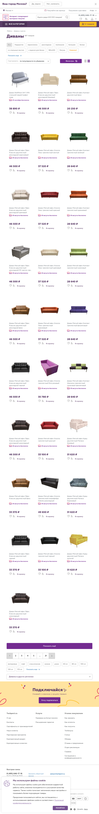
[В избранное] (10, 113)
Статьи (67, 735)
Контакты (10, 722)
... (39, 656)
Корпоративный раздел (16, 739)
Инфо (92, 11)
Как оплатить (70, 722)
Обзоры (68, 739)
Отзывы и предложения (74, 743)
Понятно (60, 808)
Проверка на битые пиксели (47, 718)
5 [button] (33, 656)
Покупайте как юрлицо (56, 11)
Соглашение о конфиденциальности (73, 757)
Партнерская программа (16, 735)
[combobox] (34, 61)
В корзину (21, 113)
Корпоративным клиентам (17, 743)
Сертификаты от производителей (20, 726)
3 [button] (21, 656)
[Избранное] (80, 19)
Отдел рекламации (72, 747)
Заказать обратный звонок (36, 775)
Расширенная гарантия (45, 722)
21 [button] (46, 656)
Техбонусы (69, 731)
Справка (68, 752)
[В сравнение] (14, 113)
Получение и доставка (77, 11)
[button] (36, 4)
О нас (9, 718)
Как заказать (70, 718)
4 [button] (27, 656)
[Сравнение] (86, 19)
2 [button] (15, 656)
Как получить (70, 726)
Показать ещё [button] (49, 646)
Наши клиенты (12, 731)
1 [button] (9, 656)
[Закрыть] (96, 4)
